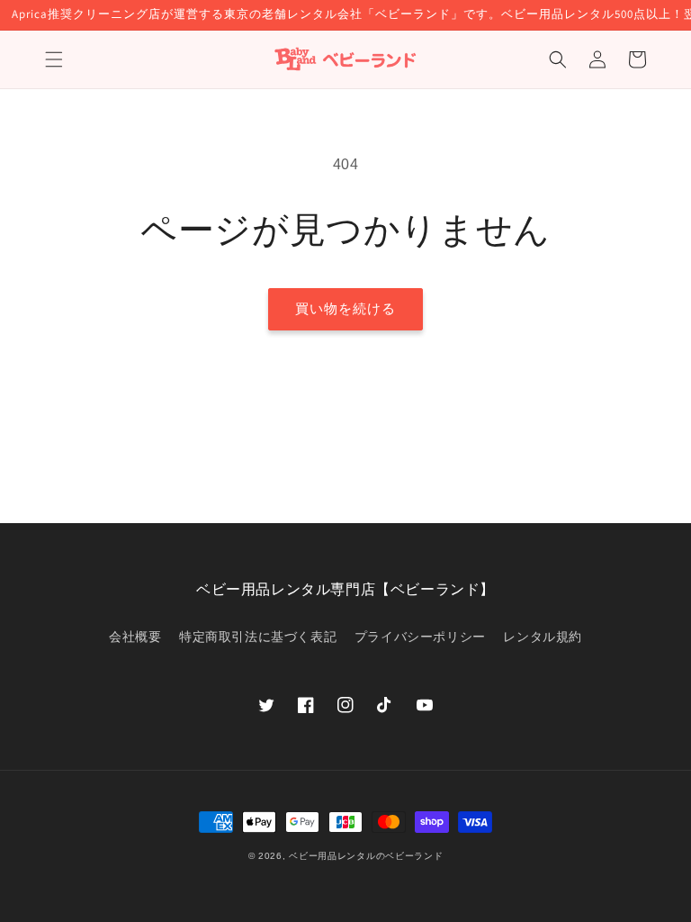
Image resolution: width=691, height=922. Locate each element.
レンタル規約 (542, 636)
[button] (54, 59)
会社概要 (135, 636)
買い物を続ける (345, 308)
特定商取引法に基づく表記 (258, 636)
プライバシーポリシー (420, 636)
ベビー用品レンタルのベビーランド (366, 856)
